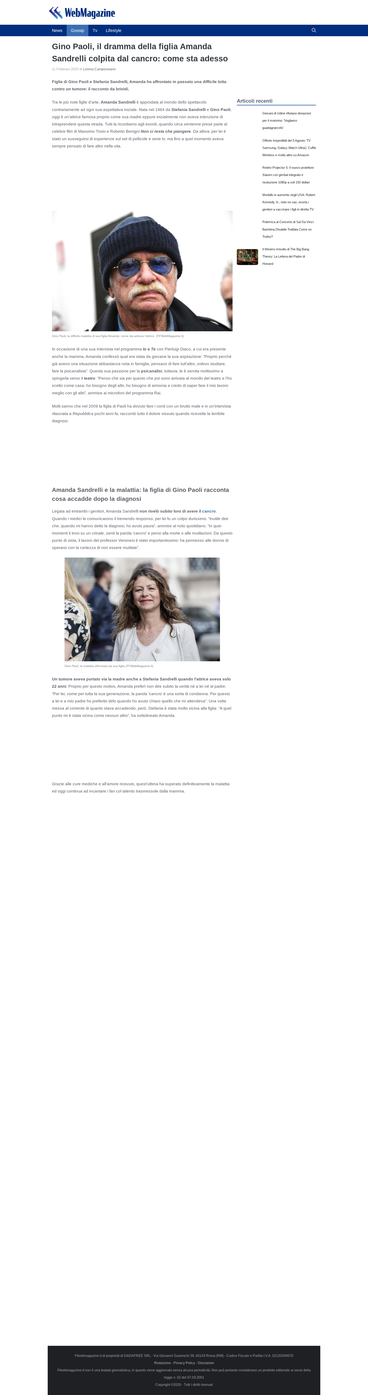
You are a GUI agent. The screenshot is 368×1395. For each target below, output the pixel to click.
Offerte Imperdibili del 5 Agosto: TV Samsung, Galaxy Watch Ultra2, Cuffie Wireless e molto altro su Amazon (289, 148)
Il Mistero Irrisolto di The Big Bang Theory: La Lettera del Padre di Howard (285, 256)
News (57, 30)
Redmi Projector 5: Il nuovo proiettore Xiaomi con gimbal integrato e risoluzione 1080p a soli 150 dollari (288, 175)
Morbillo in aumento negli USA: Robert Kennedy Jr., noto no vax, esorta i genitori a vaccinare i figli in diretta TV (288, 202)
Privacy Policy (184, 1363)
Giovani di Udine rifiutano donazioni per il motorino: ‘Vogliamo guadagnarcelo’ (286, 120)
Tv (95, 30)
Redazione (162, 1363)
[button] (314, 30)
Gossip (77, 30)
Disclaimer (206, 1363)
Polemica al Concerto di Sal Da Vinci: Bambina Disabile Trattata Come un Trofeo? (288, 229)
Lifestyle (113, 30)
